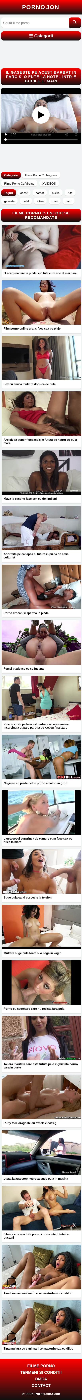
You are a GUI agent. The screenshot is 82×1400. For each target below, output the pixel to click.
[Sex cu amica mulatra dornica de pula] (41, 358)
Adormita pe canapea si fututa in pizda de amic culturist (36, 555)
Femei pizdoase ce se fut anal (24, 668)
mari (55, 201)
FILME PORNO (41, 1366)
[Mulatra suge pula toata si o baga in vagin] (41, 927)
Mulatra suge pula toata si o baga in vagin (32, 953)
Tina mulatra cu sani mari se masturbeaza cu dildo (38, 1348)
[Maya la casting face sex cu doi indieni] (41, 472)
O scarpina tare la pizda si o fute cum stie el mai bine (40, 273)
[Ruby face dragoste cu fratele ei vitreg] (41, 1097)
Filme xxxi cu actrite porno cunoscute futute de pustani (36, 1235)
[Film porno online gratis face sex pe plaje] (41, 302)
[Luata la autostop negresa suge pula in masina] (41, 1152)
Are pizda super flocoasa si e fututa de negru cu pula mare (40, 441)
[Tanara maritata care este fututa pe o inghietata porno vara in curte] (41, 1038)
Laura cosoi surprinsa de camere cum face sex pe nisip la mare (38, 840)
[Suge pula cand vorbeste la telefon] (41, 871)
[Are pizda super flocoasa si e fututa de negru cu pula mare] (41, 413)
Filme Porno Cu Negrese (41, 175)
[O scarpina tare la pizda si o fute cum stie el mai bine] (41, 247)
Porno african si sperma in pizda (26, 613)
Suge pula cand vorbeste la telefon (28, 897)
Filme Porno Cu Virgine (19, 183)
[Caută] (75, 22)
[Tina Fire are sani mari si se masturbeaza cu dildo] (41, 1267)
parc (68, 201)
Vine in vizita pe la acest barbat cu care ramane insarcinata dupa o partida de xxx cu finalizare (36, 725)
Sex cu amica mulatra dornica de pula (30, 384)
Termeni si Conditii (41, 1372)
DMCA (41, 1379)
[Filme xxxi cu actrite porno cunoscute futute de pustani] (41, 1208)
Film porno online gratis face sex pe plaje (32, 328)
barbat (40, 193)
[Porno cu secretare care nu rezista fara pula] (41, 982)
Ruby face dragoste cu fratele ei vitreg (30, 1123)
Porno (40, 7)
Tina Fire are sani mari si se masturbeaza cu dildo (38, 1293)
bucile (56, 193)
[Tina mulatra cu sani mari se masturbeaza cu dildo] (41, 1322)
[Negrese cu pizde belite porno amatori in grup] (41, 757)
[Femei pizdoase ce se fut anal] (41, 642)
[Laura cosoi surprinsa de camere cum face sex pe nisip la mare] (41, 812)
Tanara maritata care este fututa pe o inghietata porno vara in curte (41, 1065)
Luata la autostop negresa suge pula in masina (36, 1178)
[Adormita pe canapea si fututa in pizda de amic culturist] (41, 528)
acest (23, 193)
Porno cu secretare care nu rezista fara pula (34, 1008)
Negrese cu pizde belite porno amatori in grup (35, 783)
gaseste (9, 201)
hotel (26, 201)
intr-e (40, 201)
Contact (41, 1385)
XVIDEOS (49, 183)
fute (70, 193)
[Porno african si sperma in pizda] (41, 587)
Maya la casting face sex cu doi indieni (30, 498)
